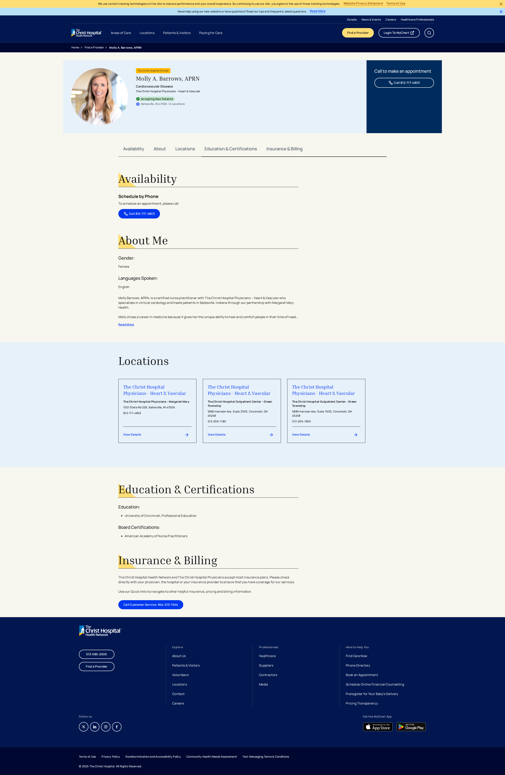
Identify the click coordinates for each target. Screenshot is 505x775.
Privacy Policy (110, 756)
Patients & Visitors (186, 665)
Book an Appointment (362, 675)
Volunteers (180, 675)
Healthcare (267, 656)
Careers (391, 19)
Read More (318, 11)
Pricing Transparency (362, 703)
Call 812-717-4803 (407, 83)
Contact (178, 694)
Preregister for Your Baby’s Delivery (372, 694)
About (160, 149)
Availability (133, 149)
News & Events (371, 19)
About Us (179, 656)
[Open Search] (429, 33)
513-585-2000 (96, 654)
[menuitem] (352, 19)
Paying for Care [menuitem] (210, 33)
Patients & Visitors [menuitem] (177, 33)
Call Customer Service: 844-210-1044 (150, 605)
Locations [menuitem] (147, 33)
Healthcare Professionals (417, 19)
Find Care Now (356, 656)
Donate (352, 19)
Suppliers (266, 665)
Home (75, 47)
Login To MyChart (402, 34)
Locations (185, 149)
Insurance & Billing (285, 149)
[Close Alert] (501, 4)
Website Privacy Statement (363, 3)
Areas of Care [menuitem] (121, 33)
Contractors (268, 675)
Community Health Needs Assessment (211, 756)
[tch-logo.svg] (87, 32)
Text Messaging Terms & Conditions (265, 756)
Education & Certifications (231, 149)
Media (263, 684)
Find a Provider (358, 33)
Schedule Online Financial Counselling (375, 684)
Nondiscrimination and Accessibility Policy (153, 756)
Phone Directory (358, 665)
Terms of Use (395, 3)
